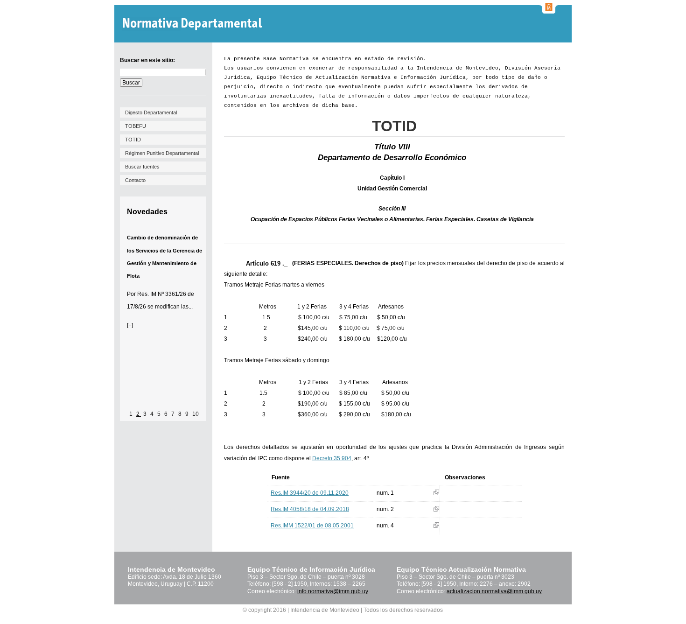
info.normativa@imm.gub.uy (332, 591)
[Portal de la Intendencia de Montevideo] (548, 10)
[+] (130, 325)
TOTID (133, 139)
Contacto (135, 180)
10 (195, 414)
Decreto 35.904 (331, 458)
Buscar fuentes (142, 166)
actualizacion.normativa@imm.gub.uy (494, 591)
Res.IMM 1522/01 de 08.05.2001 (312, 525)
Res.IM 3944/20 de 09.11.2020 (310, 493)
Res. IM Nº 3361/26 (161, 294)
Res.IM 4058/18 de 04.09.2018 (310, 509)
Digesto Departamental (151, 112)
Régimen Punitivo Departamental (162, 153)
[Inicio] (193, 24)
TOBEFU (135, 126)
